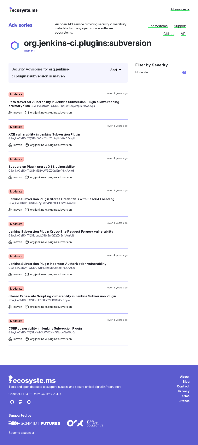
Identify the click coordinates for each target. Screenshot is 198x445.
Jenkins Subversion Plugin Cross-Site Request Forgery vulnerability (61, 233)
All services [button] (179, 9)
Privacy (183, 391)
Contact (183, 386)
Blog (186, 381)
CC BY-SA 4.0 (51, 394)
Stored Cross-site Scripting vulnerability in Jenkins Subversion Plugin (62, 298)
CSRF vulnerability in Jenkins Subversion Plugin (45, 330)
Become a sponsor (21, 433)
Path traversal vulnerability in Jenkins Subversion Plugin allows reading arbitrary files (64, 104)
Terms (184, 396)
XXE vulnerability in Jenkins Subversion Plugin (44, 136)
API (183, 34)
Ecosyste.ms (32, 380)
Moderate (160, 72)
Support (180, 26)
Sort (114, 70)
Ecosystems (158, 26)
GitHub (168, 34)
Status (184, 401)
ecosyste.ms (23, 10)
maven (29, 50)
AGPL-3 (22, 394)
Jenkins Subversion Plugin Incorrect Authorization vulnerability (58, 265)
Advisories (20, 25)
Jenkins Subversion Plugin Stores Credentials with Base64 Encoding (61, 201)
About (184, 377)
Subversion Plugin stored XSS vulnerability (42, 168)
